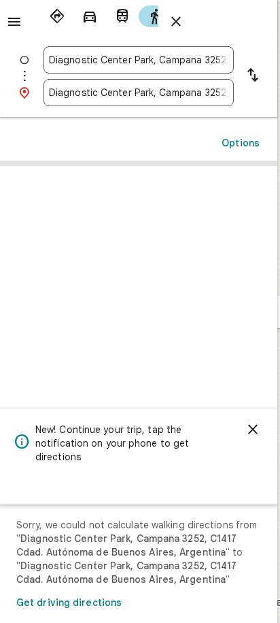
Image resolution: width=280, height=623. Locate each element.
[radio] (57, 16)
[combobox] (138, 60)
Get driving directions (69, 602)
